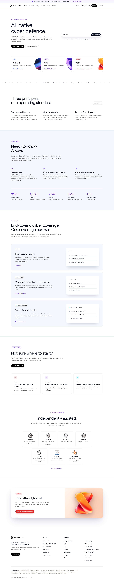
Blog (48, 5)
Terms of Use (88, 543)
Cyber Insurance (47, 555)
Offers (25, 5)
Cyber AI (94, 5)
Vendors (43, 5)
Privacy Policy (88, 541)
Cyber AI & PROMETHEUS (49, 543)
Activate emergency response (25, 511)
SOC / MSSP (46, 549)
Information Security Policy (92, 549)
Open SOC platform (21, 293)
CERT (83, 5)
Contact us (16, 554)
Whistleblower (88, 560)
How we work (97, 103)
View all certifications (57, 468)
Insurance (31, 5)
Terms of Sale (88, 546)
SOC (87, 5)
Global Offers (46, 541)
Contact (101, 5)
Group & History (68, 541)
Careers (54, 5)
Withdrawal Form (89, 552)
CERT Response (47, 546)
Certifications (67, 552)
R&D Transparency (89, 555)
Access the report (77, 1)
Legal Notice (88, 557)
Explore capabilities (32, 46)
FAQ (65, 543)
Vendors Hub (46, 552)
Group (37, 5)
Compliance (67, 555)
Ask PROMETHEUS (18, 46)
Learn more (19, 265)
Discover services (20, 321)
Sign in (77, 5)
